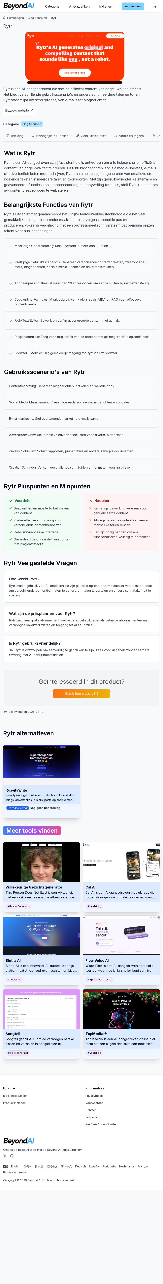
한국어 (27, 1166)
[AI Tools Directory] (18, 6)
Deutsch (80, 1166)
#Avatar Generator (18, 906)
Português (109, 1166)
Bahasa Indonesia (14, 1172)
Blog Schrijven (37, 17)
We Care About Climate (100, 1124)
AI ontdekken (79, 6)
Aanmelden (133, 6)
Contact (90, 1110)
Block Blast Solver (15, 1095)
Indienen (105, 6)
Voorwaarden (94, 1103)
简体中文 (66, 1166)
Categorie (52, 6)
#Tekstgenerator (18, 1052)
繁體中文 (52, 1166)
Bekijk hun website (79, 694)
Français (143, 1166)
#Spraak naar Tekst (99, 979)
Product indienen (14, 1103)
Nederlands (127, 1166)
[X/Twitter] (5, 1156)
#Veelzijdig (94, 906)
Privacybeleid (94, 1095)
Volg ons (91, 1117)
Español (94, 1166)
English (15, 1166)
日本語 (39, 1166)
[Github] (12, 1156)
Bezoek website (17, 110)
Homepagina (15, 17)
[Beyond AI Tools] (18, 1141)
